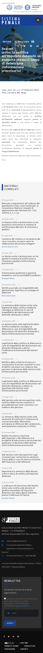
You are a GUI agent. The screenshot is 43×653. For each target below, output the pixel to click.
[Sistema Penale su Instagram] (18, 636)
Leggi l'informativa (22, 606)
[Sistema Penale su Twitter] (8, 636)
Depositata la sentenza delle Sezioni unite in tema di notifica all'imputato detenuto (20, 473)
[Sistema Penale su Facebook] (4, 636)
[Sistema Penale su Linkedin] (13, 636)
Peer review (10, 649)
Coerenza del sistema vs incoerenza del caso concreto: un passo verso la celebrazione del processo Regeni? (21, 241)
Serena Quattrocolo (10, 246)
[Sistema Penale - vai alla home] (11, 20)
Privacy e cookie (12, 646)
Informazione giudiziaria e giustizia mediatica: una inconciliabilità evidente (21, 274)
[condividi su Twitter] (24, 46)
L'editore (24, 643)
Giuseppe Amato (8, 278)
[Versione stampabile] (33, 41)
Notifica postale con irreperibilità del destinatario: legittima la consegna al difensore (20, 290)
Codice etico (29, 646)
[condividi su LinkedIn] (38, 46)
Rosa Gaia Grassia (9, 296)
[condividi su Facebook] (18, 46)
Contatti (24, 649)
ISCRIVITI (10, 623)
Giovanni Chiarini (8, 498)
